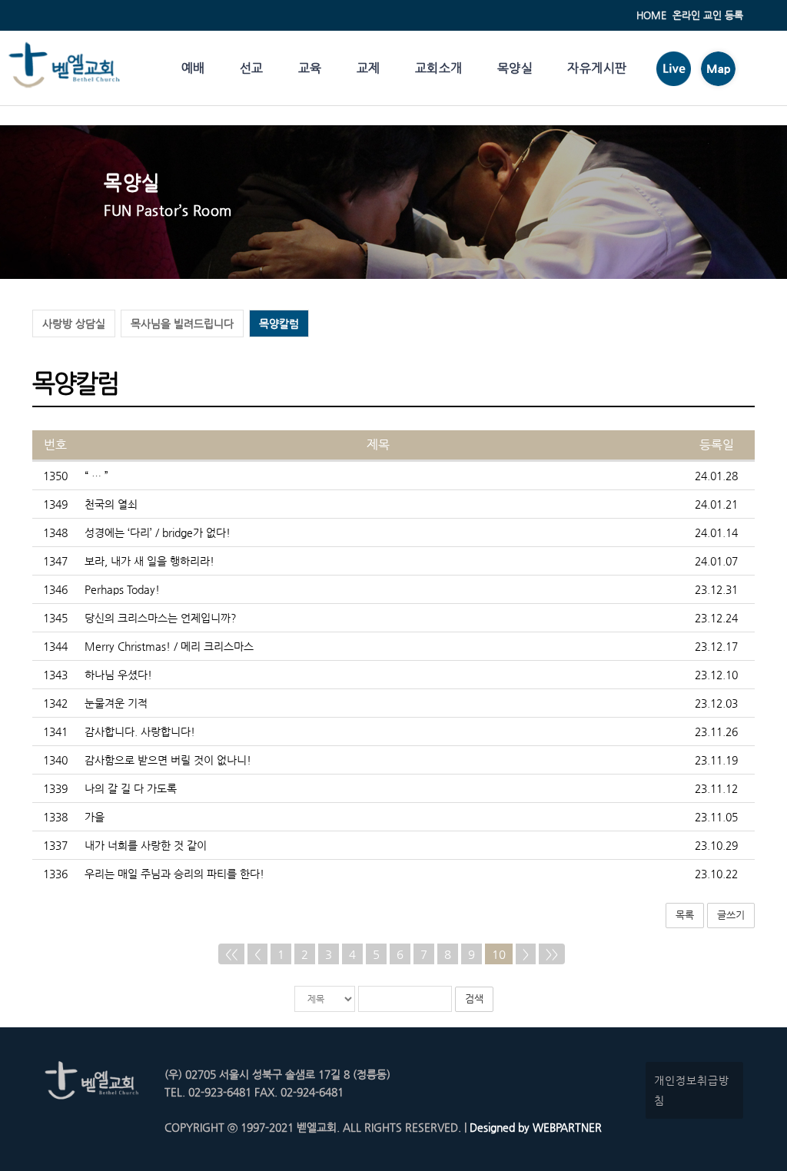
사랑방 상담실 (73, 323)
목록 (685, 915)
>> (552, 953)
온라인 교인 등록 (707, 15)
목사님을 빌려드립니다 (182, 323)
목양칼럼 (279, 323)
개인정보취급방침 (691, 1090)
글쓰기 (731, 915)
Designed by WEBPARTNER (534, 1127)
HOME (651, 15)
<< (231, 953)
